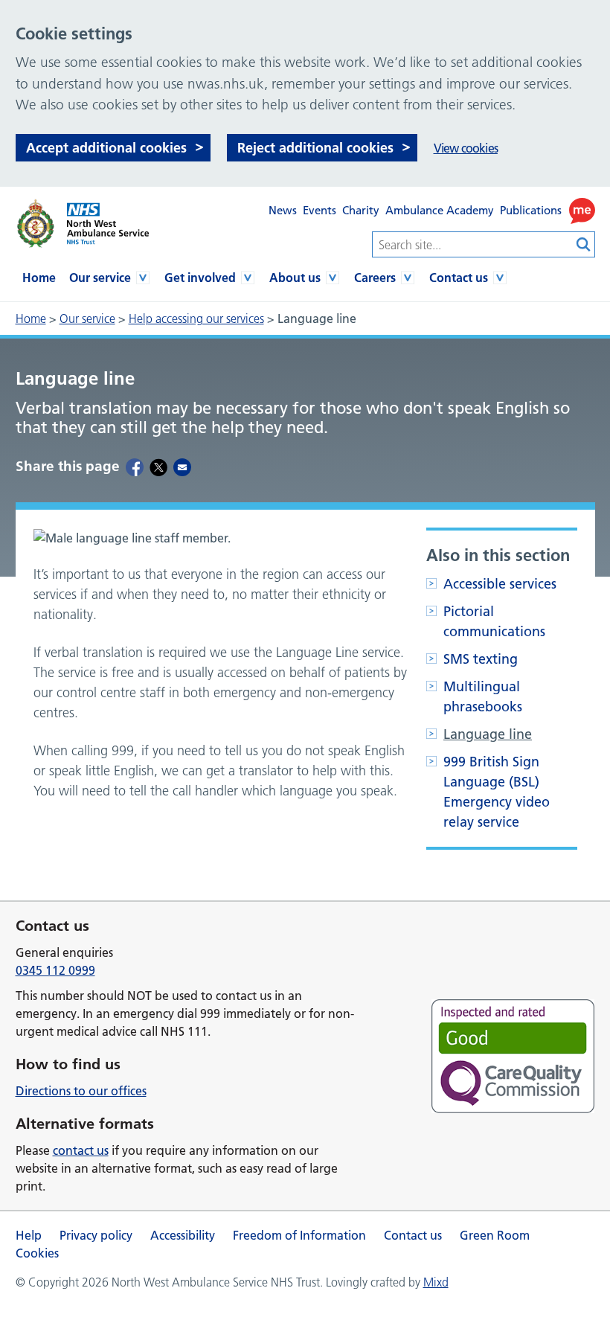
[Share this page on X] (158, 466)
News (283, 210)
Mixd (436, 1282)
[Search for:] (472, 244)
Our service (100, 277)
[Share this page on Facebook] (135, 466)
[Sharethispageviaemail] (182, 466)
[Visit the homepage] (82, 223)
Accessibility (182, 1235)
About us (295, 277)
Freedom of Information (299, 1235)
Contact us (458, 277)
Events (319, 210)
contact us (81, 1150)
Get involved (200, 277)
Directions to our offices (81, 1090)
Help (29, 1235)
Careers (375, 277)
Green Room (495, 1235)
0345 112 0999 (55, 970)
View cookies (466, 148)
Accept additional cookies (106, 147)
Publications (531, 210)
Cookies (37, 1253)
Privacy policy (96, 1235)
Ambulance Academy (439, 210)
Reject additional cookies (315, 147)
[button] (582, 211)
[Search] (584, 244)
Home (39, 277)
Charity (360, 210)
